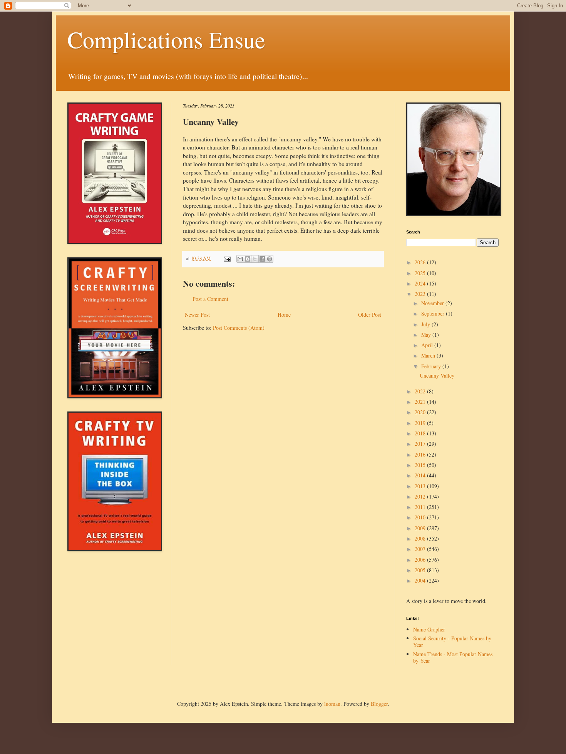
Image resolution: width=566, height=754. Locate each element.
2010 (421, 517)
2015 (421, 465)
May (426, 334)
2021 (421, 401)
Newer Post (197, 314)
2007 (421, 548)
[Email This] (240, 259)
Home (284, 314)
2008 (421, 538)
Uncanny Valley (437, 375)
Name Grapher (429, 629)
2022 (421, 391)
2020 (421, 412)
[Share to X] (255, 259)
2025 (421, 273)
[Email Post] (226, 258)
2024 (421, 283)
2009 (421, 528)
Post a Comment (210, 298)
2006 (421, 559)
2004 (421, 580)
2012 (421, 496)
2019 (421, 423)
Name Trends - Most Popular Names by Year (452, 657)
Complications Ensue (166, 39)
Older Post (369, 314)
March (429, 355)
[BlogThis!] (247, 259)
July (426, 324)
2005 (421, 570)
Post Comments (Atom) (239, 327)
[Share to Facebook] (262, 259)
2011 (421, 507)
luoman (332, 703)
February (431, 366)
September (433, 313)
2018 (421, 433)
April (427, 345)
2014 (421, 475)
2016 (421, 454)
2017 (421, 443)
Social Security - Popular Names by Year (452, 641)
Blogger (379, 703)
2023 (421, 293)
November (433, 303)
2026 (421, 262)
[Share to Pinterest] (269, 259)
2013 (421, 486)
